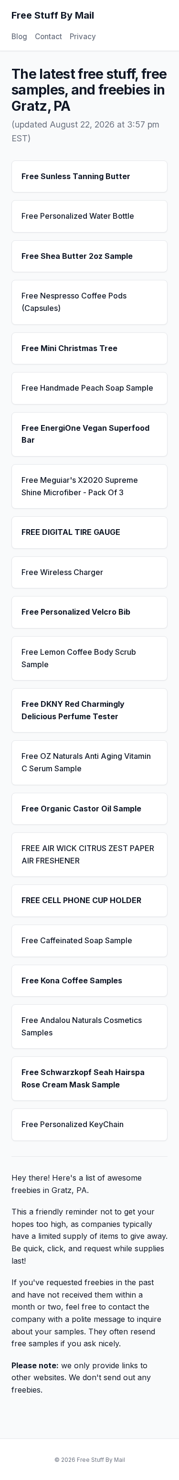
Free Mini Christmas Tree (69, 348)
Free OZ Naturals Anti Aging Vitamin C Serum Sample (86, 762)
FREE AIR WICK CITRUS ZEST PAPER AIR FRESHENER (87, 854)
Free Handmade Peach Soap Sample (87, 388)
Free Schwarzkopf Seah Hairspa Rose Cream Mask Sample (83, 1078)
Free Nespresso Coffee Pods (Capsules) (73, 302)
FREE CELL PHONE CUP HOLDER (81, 900)
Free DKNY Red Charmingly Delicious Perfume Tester (73, 710)
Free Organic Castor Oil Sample (81, 808)
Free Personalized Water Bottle (77, 216)
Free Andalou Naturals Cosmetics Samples (81, 1026)
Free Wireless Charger (62, 572)
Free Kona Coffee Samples (71, 980)
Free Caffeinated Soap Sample (76, 940)
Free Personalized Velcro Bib (75, 612)
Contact (48, 36)
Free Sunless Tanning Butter (75, 176)
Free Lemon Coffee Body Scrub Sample (78, 658)
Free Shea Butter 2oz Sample (77, 256)
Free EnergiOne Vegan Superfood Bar (85, 434)
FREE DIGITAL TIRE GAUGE (70, 532)
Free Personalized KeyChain (72, 1124)
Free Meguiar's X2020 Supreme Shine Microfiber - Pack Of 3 (79, 486)
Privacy (83, 36)
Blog (19, 36)
